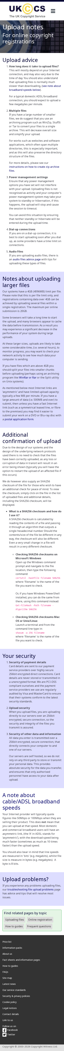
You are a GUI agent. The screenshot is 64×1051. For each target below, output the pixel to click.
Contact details (10, 1014)
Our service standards (14, 990)
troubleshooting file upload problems (30, 889)
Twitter (11, 1034)
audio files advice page (27, 259)
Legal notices (9, 1008)
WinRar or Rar (27, 377)
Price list (6, 941)
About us (7, 953)
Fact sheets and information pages (21, 959)
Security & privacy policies (16, 996)
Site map (7, 977)
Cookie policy (9, 1002)
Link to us (7, 1020)
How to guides (10, 965)
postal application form (19, 419)
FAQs (5, 971)
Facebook (12, 1029)
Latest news (9, 983)
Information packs (12, 947)
